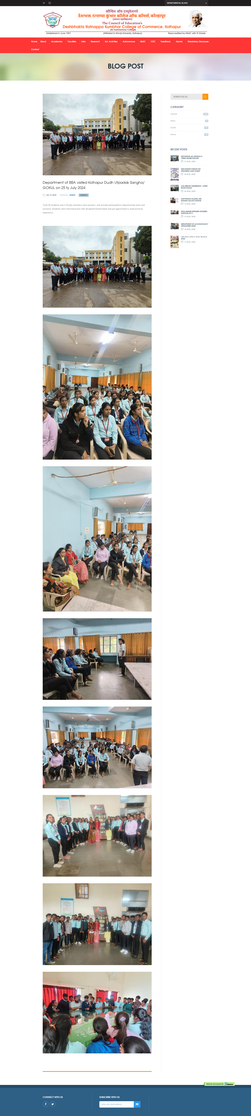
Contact (35, 49)
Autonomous (129, 41)
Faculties (72, 41)
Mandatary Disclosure (198, 41)
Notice (189, 134)
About (43, 41)
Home (34, 41)
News (189, 121)
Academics (56, 41)
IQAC (143, 41)
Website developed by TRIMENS (220, 1084)
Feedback (166, 41)
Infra (83, 41)
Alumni (179, 41)
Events (189, 128)
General (83, 195)
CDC (153, 41)
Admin (72, 195)
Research (95, 41)
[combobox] (186, 3)
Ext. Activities (111, 41)
